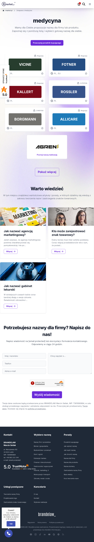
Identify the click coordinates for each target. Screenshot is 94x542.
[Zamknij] (20, 507)
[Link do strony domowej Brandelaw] (47, 514)
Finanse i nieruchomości (42, 462)
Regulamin (31, 522)
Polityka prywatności (56, 522)
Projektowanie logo (10, 498)
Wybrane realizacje (40, 502)
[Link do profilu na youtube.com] (49, 534)
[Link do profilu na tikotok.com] (40, 534)
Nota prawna (42, 522)
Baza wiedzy (68, 474)
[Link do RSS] (63, 534)
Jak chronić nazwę (70, 454)
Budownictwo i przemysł (42, 450)
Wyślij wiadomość (47, 394)
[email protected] (36, 341)
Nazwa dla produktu (71, 462)
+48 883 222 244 (12, 457)
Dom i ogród (38, 454)
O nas (36, 494)
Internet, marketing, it (41, 470)
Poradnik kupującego (71, 442)
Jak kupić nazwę (69, 450)
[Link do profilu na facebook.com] (31, 534)
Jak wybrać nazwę (70, 446)
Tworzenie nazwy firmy (12, 494)
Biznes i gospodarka (41, 446)
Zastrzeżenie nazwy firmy (73, 470)
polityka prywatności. (37, 409)
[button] (9, 533)
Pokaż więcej (47, 172)
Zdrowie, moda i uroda (42, 478)
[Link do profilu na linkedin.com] (45, 534)
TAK (11, 524)
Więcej (9, 251)
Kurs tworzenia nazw (71, 478)
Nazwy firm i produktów (42, 442)
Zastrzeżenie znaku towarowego (15, 502)
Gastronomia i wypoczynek (43, 466)
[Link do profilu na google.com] (54, 534)
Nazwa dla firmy (69, 458)
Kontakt (36, 498)
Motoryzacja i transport (42, 474)
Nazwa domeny (69, 466)
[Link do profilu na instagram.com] (35, 534)
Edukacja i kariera (40, 458)
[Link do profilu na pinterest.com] (58, 534)
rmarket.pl (8, 10)
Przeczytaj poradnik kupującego (47, 43)
